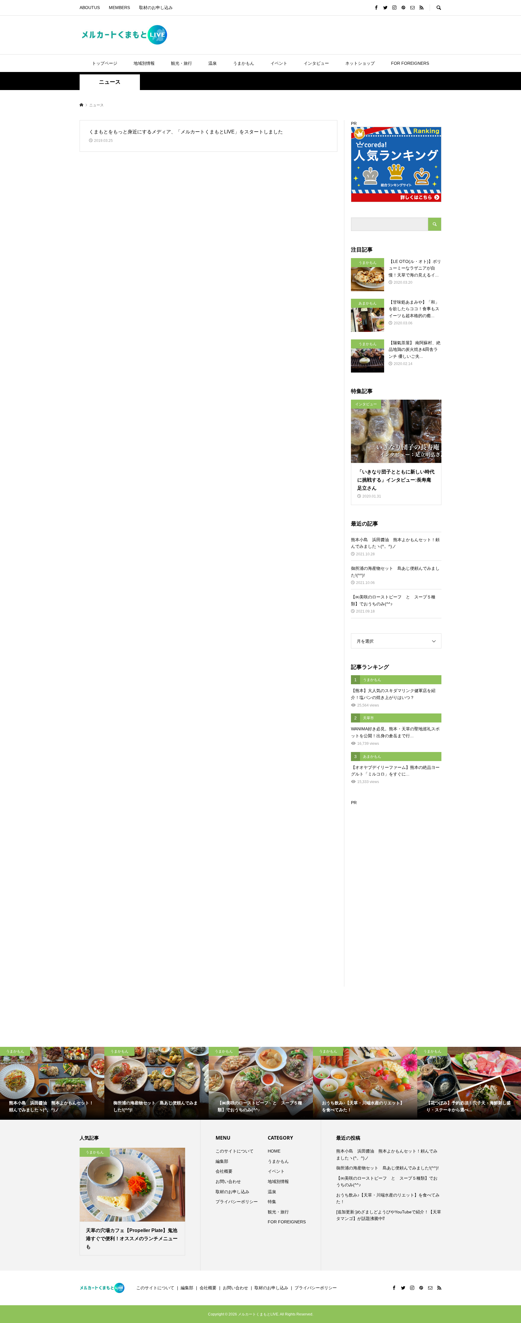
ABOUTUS (90, 7)
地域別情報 (144, 63)
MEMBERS (119, 7)
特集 (272, 1201)
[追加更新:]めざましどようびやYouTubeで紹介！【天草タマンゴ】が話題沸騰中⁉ (388, 1215)
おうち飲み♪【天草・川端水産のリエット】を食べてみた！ (388, 1198)
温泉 (212, 63)
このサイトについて (235, 1151)
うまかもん (243, 63)
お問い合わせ (228, 1181)
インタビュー (316, 63)
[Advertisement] (396, 896)
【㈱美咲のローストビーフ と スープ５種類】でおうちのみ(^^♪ (386, 1181)
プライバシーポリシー (237, 1201)
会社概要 (224, 1171)
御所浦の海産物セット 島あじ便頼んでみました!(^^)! (387, 1167)
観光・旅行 (181, 63)
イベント (278, 63)
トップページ (104, 63)
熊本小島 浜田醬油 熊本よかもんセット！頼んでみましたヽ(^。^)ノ (386, 1154)
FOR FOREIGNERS (410, 63)
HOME (274, 1151)
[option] (52, 1083)
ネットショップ (360, 63)
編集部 (222, 1161)
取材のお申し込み (156, 7)
